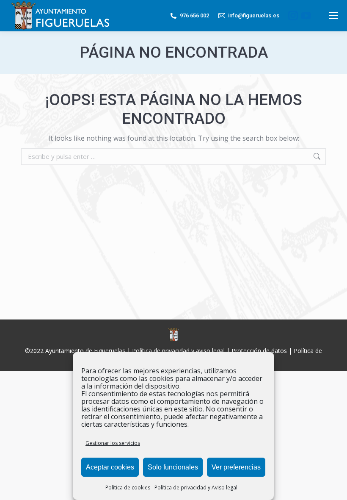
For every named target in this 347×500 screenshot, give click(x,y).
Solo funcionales (173, 467)
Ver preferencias (236, 467)
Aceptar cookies (110, 467)
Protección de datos (259, 351)
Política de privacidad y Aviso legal (195, 487)
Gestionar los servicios (112, 443)
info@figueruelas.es (253, 15)
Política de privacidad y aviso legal (178, 351)
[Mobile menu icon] (333, 16)
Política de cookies (127, 487)
